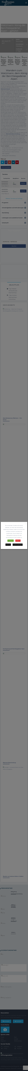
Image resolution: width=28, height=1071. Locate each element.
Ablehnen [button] (18, 540)
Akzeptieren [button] (10, 540)
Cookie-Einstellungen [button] (17, 544)
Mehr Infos (8, 544)
